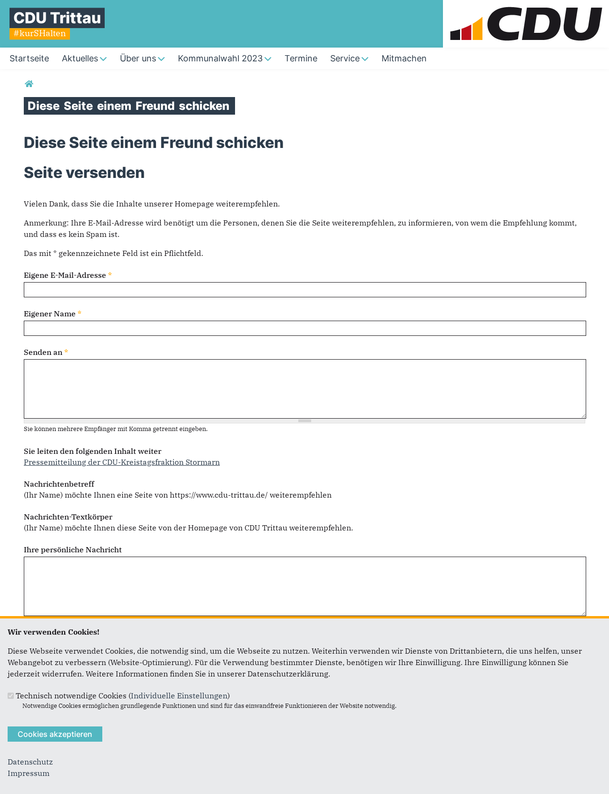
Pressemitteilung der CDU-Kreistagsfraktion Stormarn (122, 462)
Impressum (28, 773)
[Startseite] (526, 5)
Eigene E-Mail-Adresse (68, 275)
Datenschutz (30, 761)
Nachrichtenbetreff (59, 484)
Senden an (46, 352)
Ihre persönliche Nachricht (73, 549)
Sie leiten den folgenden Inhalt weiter (92, 451)
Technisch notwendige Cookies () (123, 695)
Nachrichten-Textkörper (68, 516)
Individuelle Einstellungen (179, 695)
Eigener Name (52, 313)
